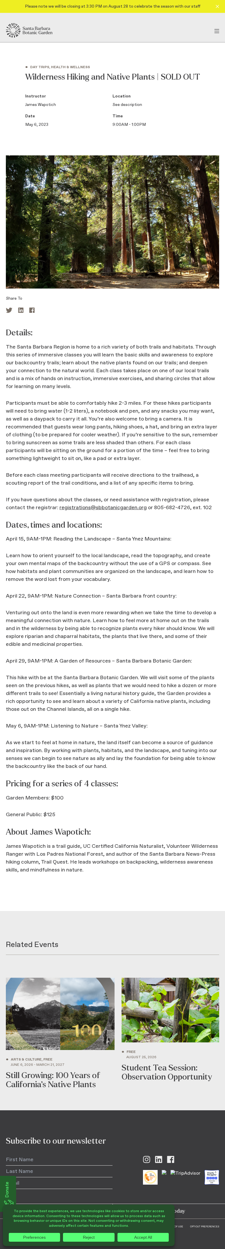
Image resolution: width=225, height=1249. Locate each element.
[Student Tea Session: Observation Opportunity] (170, 1033)
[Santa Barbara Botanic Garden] (34, 30)
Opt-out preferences (204, 1226)
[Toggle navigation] (216, 30)
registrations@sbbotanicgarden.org (103, 507)
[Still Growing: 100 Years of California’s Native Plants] (60, 1033)
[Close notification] (217, 6)
